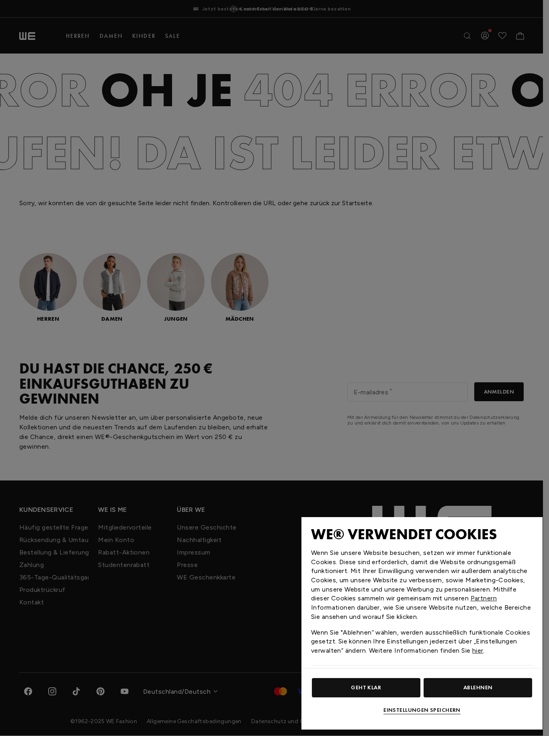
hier (477, 650)
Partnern (484, 598)
